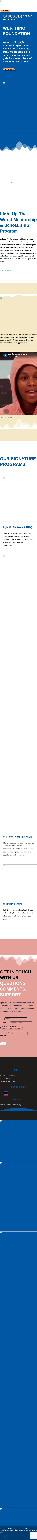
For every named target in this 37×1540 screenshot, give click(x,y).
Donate (4, 11)
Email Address (4, 1023)
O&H (1, 1532)
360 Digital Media (17, 1530)
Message (3, 1035)
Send (3, 1044)
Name (2, 1019)
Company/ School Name (8, 1026)
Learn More (9, 69)
